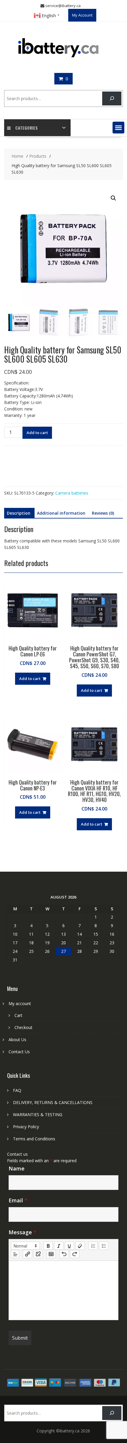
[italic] (59, 1246)
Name (17, 1168)
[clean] (80, 1246)
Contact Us (19, 1051)
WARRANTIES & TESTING (37, 1114)
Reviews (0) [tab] (103, 513)
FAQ (17, 1090)
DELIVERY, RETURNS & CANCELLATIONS (52, 1102)
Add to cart (37, 432)
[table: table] (51, 1254)
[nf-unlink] (38, 1254)
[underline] (69, 1246)
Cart (18, 1015)
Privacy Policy (26, 1126)
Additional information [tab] (61, 513)
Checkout (23, 1027)
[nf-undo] (64, 1254)
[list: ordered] (93, 1246)
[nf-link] (27, 1254)
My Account (82, 15)
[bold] (48, 1246)
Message (22, 1232)
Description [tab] (18, 513)
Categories (26, 128)
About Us (17, 1039)
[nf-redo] (74, 1254)
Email (18, 1200)
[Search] (111, 98)
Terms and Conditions (34, 1139)
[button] (118, 127)
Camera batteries (71, 493)
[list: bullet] (103, 1246)
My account (20, 1003)
